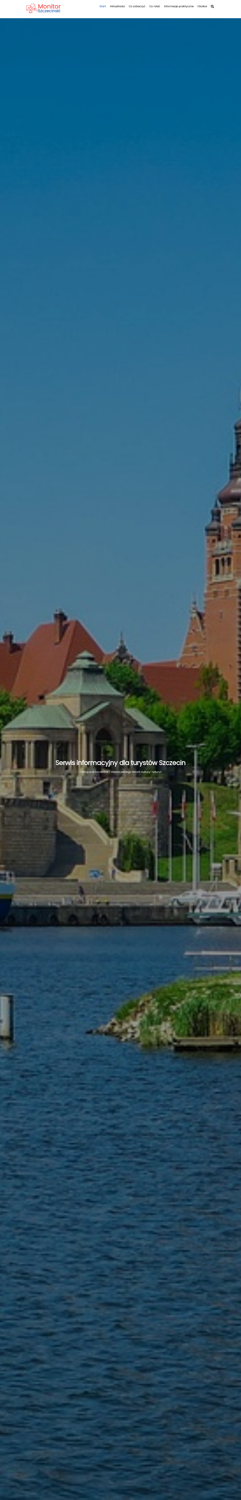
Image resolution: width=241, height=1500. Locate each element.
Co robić (154, 6)
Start (103, 6)
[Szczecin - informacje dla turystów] (50, 12)
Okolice (202, 6)
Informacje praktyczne (179, 6)
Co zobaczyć (137, 6)
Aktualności (117, 6)
